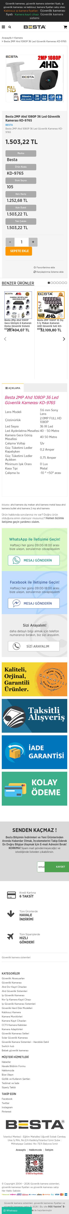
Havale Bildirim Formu (14, 1066)
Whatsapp (11, 1210)
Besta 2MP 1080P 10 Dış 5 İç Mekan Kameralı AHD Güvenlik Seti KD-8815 (50, 322)
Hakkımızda (8, 1070)
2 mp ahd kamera (40, 508)
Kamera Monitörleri (12, 1016)
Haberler (6, 1062)
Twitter (5, 1103)
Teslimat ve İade (10, 1083)
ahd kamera (17, 504)
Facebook (7, 1098)
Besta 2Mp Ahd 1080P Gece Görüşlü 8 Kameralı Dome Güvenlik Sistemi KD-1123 (17, 322)
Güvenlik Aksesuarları (13, 978)
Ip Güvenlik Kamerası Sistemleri (19, 1003)
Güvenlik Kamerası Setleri (15, 1033)
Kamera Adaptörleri (12, 1029)
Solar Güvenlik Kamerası (15, 1037)
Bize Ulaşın (7, 1074)
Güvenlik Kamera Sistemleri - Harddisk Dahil (25, 1042)
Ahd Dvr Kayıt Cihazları (14, 986)
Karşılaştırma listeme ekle (50, 271)
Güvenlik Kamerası (12, 982)
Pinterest (6, 1111)
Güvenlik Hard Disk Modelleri (17, 1008)
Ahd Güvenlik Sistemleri (14, 991)
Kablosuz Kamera (11, 1012)
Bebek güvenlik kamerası (15, 1050)
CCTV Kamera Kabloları (14, 1025)
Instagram (7, 1107)
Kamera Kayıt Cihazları (14, 1020)
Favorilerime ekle (45, 267)
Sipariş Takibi (9, 1087)
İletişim (49, 1150)
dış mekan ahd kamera (36, 504)
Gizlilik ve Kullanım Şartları (16, 1078)
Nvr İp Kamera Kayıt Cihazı (16, 999)
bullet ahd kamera (20, 508)
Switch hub (8, 1046)
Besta (9, 125)
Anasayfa (21, 1150)
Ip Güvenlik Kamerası (13, 995)
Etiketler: (6, 505)
